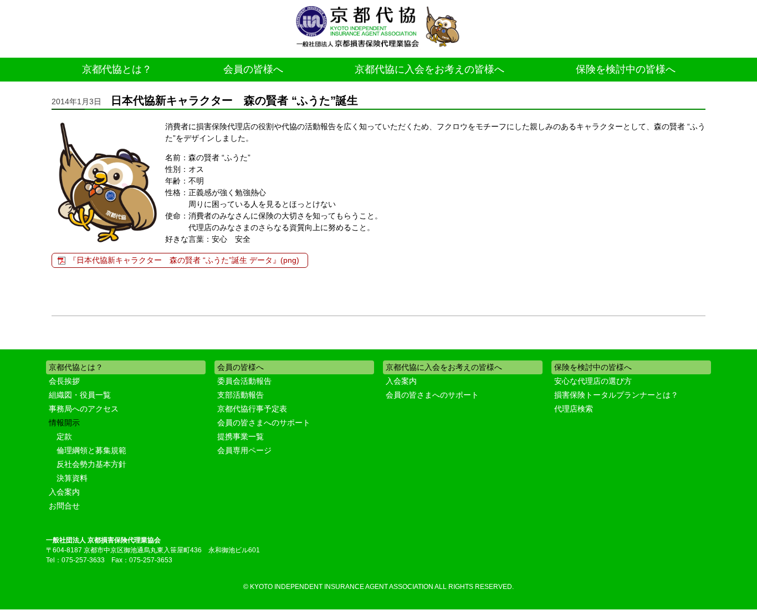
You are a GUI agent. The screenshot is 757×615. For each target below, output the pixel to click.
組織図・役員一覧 (80, 394)
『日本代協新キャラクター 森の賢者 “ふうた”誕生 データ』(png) (184, 260)
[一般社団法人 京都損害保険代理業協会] (378, 27)
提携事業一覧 (240, 436)
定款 (64, 436)
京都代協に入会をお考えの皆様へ (429, 69)
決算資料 (72, 478)
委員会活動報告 (244, 381)
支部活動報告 (240, 394)
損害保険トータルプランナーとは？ (616, 394)
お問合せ (64, 505)
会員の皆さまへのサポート (263, 422)
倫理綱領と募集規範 (91, 450)
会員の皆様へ (253, 69)
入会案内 (64, 491)
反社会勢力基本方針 (91, 464)
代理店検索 (573, 408)
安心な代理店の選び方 (593, 381)
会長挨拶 (64, 381)
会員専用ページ (244, 450)
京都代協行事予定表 (252, 408)
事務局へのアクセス (84, 408)
